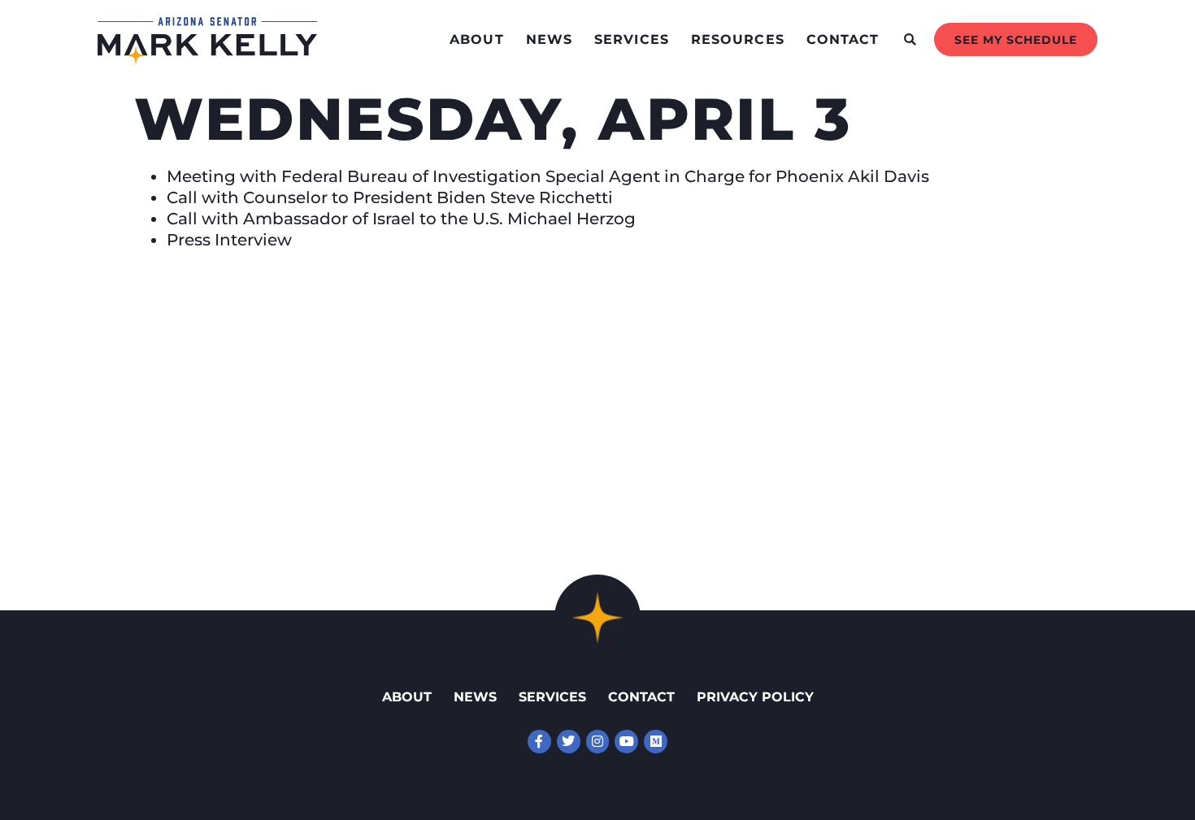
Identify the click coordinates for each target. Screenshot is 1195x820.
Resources (737, 39)
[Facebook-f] (539, 741)
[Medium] (655, 741)
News (549, 39)
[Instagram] (598, 741)
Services (631, 39)
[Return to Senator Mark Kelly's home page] (207, 60)
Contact (843, 39)
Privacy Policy (755, 697)
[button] (910, 39)
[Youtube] (626, 741)
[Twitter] (568, 741)
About (477, 39)
